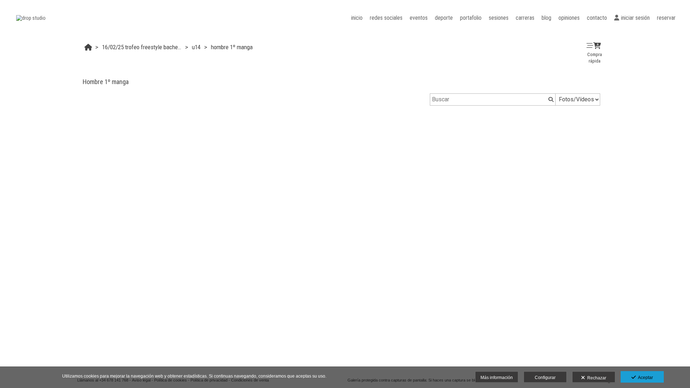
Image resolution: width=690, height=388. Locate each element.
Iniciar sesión (635, 17)
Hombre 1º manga (232, 47)
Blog (546, 17)
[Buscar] (550, 99)
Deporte (444, 17)
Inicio (357, 17)
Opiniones (569, 17)
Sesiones (499, 17)
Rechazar (595, 377)
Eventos (419, 17)
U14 (196, 47)
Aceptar (644, 377)
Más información (496, 377)
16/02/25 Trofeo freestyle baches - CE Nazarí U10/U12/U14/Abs (142, 47)
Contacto (597, 17)
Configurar (545, 377)
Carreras (525, 17)
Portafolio (471, 17)
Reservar (666, 17)
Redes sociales (386, 17)
